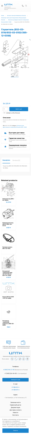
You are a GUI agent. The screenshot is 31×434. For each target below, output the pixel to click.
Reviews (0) (16, 160)
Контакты (15, 415)
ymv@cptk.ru (15, 389)
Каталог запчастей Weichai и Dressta (16, 15)
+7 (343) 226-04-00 (10, 373)
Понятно (15, 430)
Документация (15, 407)
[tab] (6, 160)
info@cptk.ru (15, 387)
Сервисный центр (15, 405)
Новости (15, 412)
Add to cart (19, 109)
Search (26, 6)
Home (2, 15)
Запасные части (15, 402)
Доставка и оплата (15, 410)
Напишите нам (15, 379)
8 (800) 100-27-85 (8, 369)
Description (6, 160)
